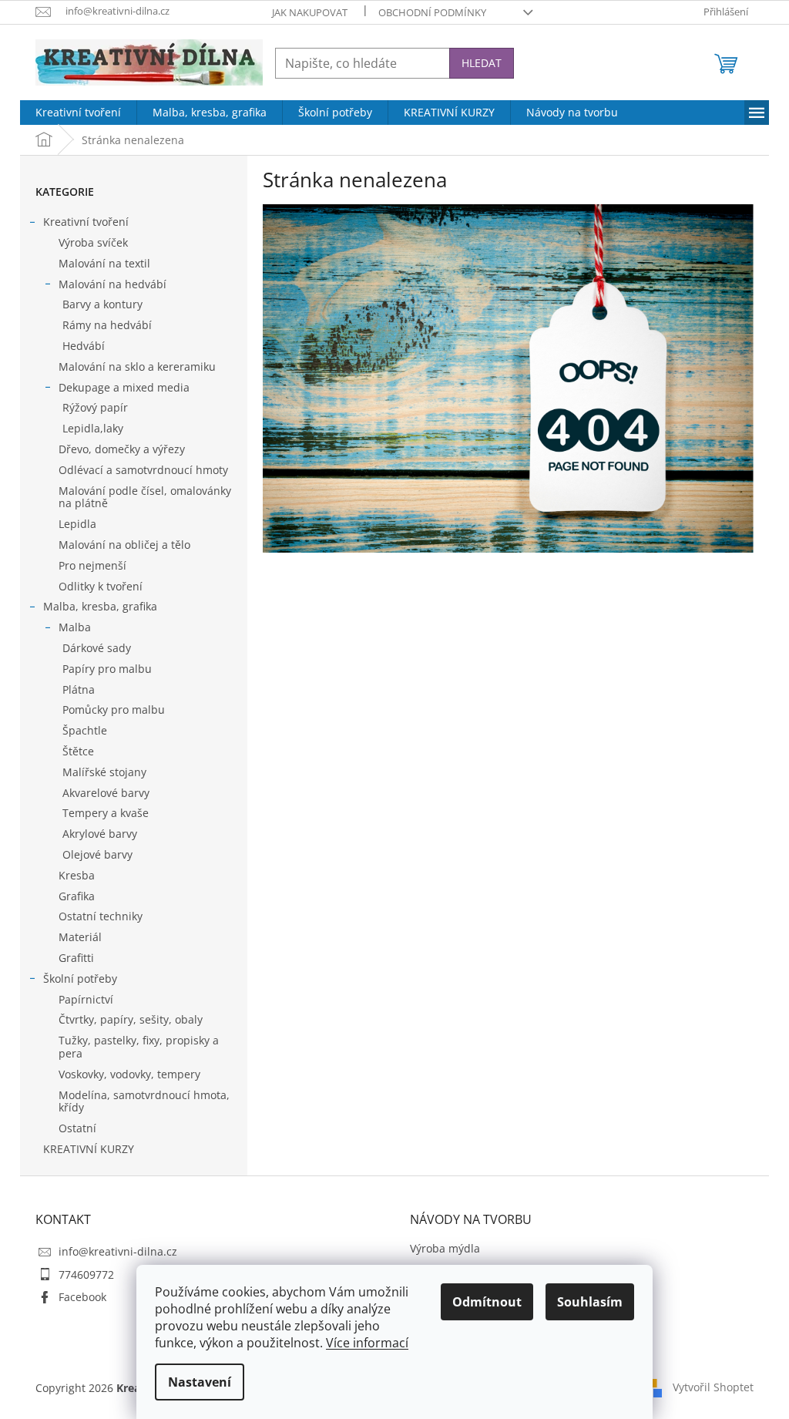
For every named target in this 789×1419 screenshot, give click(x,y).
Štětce (78, 751)
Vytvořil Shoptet (713, 1387)
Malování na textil (104, 263)
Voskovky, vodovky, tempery (129, 1074)
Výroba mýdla (445, 1248)
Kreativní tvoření (86, 221)
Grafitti (76, 957)
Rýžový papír (95, 407)
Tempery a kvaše (105, 812)
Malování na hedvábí (112, 284)
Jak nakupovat (309, 12)
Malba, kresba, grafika (100, 606)
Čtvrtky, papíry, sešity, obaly (131, 1019)
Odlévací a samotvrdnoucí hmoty (143, 469)
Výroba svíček (93, 242)
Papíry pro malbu (107, 668)
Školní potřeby (80, 978)
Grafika (77, 896)
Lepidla (77, 523)
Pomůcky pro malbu (113, 709)
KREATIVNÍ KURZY (88, 1149)
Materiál (80, 937)
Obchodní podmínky (432, 12)
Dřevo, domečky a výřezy (122, 449)
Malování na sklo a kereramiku (137, 366)
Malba (75, 627)
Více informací (367, 1342)
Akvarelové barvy (105, 792)
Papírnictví (86, 999)
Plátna (78, 689)
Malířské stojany (104, 772)
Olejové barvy (97, 854)
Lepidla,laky (92, 428)
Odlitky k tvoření (101, 586)
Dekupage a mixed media (124, 387)
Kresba (77, 875)
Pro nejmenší (92, 565)
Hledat (482, 62)
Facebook (82, 1297)
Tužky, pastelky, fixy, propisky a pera (139, 1047)
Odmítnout (487, 1301)
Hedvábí (83, 345)
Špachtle (84, 730)
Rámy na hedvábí (107, 325)
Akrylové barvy (99, 833)
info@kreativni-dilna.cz (118, 1251)
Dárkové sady (96, 648)
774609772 (86, 1274)
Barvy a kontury (102, 304)
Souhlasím (590, 1301)
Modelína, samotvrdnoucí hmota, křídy (144, 1101)
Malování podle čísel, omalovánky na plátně (145, 497)
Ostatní (77, 1128)
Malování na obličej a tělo (124, 544)
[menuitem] (78, 112)
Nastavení (199, 1382)
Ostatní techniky (101, 916)
